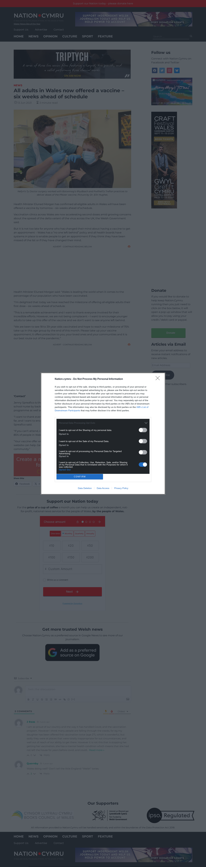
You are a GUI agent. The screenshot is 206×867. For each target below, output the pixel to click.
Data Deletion (85, 488)
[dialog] (103, 433)
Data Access (103, 488)
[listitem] (103, 423)
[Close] (159, 379)
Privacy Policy (121, 488)
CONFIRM (80, 476)
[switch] (143, 430)
